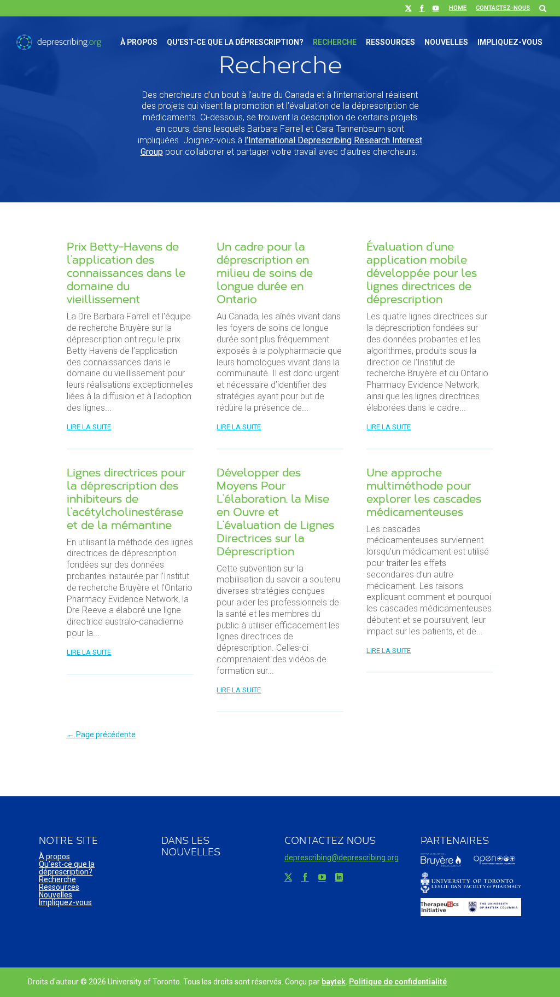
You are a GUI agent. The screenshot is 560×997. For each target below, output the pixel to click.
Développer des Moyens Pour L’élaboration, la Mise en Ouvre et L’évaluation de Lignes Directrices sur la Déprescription (275, 511)
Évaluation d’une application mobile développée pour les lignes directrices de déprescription (421, 272)
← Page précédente (101, 734)
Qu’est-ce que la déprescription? (235, 42)
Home (457, 7)
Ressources (390, 42)
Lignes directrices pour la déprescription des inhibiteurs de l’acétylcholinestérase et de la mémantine (126, 498)
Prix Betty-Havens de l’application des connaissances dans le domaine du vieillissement (126, 272)
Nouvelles (446, 42)
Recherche (335, 42)
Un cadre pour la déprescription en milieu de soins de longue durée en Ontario (265, 272)
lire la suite (89, 427)
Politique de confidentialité (398, 981)
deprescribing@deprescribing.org (341, 857)
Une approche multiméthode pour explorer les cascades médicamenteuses (423, 492)
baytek (334, 981)
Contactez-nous (503, 7)
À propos (139, 42)
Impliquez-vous (509, 42)
